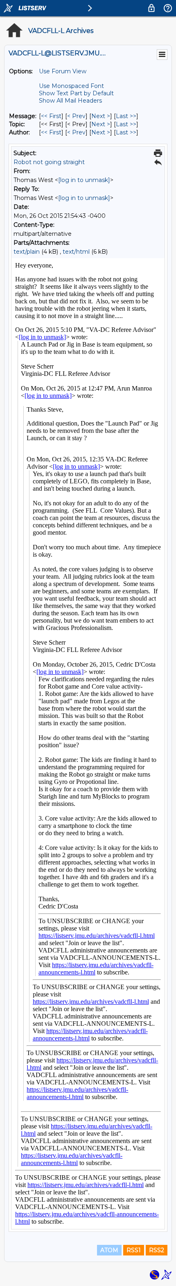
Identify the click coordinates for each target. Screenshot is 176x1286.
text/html (76, 251)
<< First (51, 116)
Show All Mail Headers (70, 100)
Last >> (126, 116)
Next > (100, 116)
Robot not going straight (49, 162)
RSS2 (156, 1250)
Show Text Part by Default (76, 93)
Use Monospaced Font (71, 86)
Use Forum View (62, 71)
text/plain (27, 251)
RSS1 (133, 1250)
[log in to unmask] (84, 180)
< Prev (76, 116)
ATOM (109, 1250)
